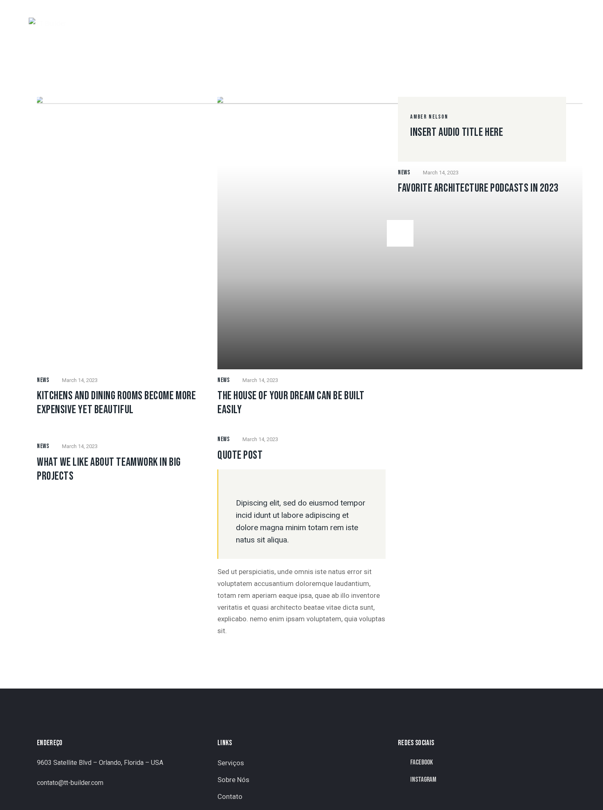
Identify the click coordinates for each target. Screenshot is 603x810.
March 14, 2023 (80, 380)
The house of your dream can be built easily (291, 402)
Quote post (240, 455)
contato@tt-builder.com (70, 783)
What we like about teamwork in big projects (109, 469)
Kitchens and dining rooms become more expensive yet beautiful (116, 402)
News (43, 380)
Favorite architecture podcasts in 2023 (478, 188)
